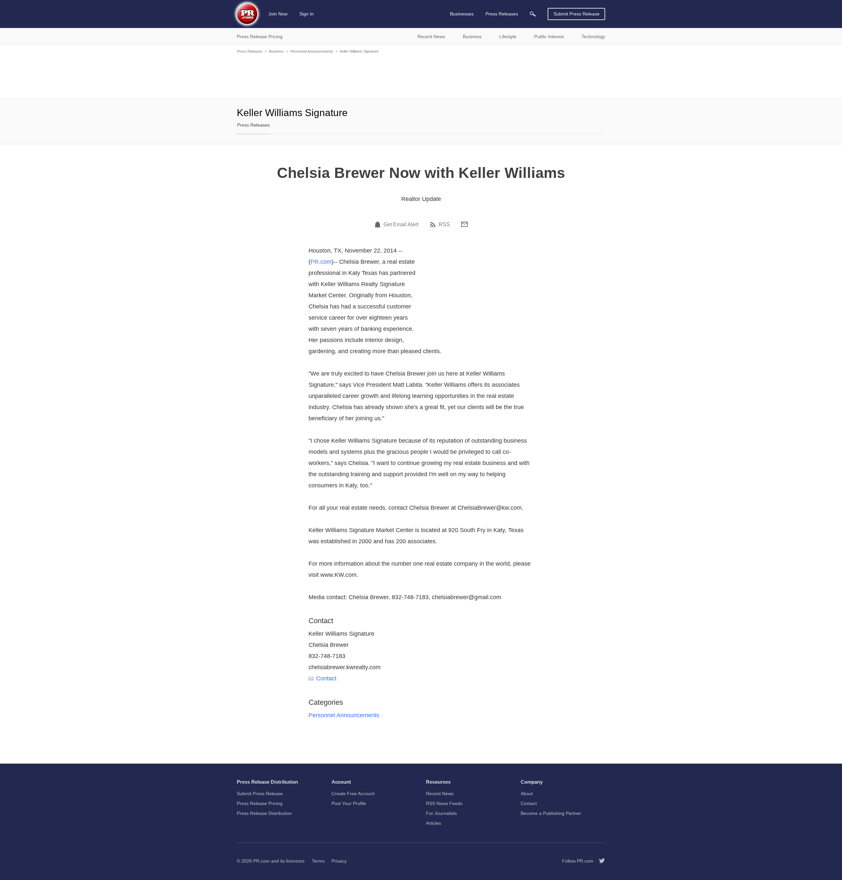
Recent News (440, 793)
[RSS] (434, 225)
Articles (433, 823)
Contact (326, 678)
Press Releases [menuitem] (501, 13)
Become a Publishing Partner (551, 813)
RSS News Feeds (444, 803)
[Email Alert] (379, 225)
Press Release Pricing (260, 803)
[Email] (464, 224)
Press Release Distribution (264, 813)
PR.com (321, 261)
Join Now (277, 13)
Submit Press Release (577, 13)
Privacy (339, 861)
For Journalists (441, 813)
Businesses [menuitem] (462, 13)
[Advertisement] (421, 75)
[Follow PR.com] (599, 861)
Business (276, 51)
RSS (444, 224)
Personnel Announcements (311, 51)
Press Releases (249, 51)
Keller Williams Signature (359, 51)
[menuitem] (533, 14)
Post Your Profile (349, 803)
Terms (318, 861)
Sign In (306, 13)
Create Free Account (353, 793)
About (527, 793)
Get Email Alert (401, 224)
